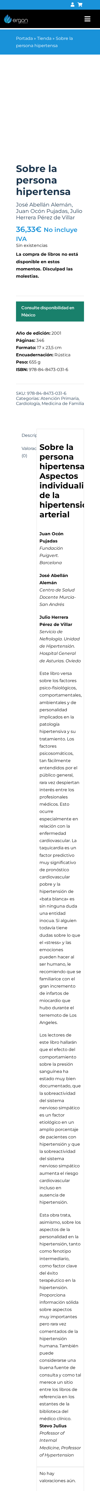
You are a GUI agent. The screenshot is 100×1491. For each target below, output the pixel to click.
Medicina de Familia (63, 403)
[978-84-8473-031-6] (50, 113)
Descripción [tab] (28, 435)
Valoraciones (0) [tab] (28, 452)
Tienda (44, 38)
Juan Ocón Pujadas (42, 211)
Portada (24, 38)
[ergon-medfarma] (16, 16)
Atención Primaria (60, 398)
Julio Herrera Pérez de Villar (49, 214)
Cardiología (28, 403)
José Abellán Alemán (44, 204)
